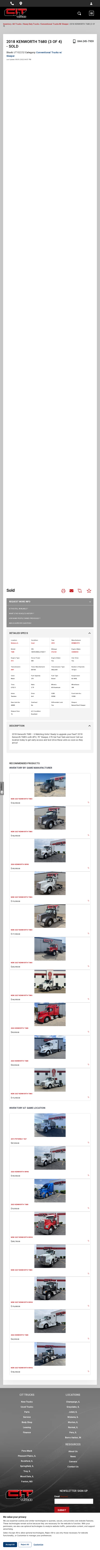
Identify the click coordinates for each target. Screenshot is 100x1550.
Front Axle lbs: (76, 693)
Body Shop (27, 1422)
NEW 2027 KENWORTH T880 (21, 799)
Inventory (7, 24)
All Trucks (17, 24)
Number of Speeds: (78, 667)
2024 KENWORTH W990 (20, 864)
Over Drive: (75, 658)
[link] (63, 591)
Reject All (25, 1544)
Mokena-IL (14, 643)
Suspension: (75, 676)
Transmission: (16, 667)
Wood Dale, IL (27, 1476)
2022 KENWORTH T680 (19, 1028)
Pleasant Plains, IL (27, 1456)
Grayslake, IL (73, 1407)
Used (33, 643)
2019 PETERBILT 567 (19, 1139)
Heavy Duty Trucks (31, 24)
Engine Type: (15, 658)
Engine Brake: (56, 658)
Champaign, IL (73, 1402)
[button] (91, 3)
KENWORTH (75, 643)
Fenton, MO (27, 1481)
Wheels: (54, 684)
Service (27, 1417)
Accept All (10, 1544)
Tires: (13, 684)
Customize (38, 1544)
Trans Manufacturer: (38, 667)
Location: (14, 640)
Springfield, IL (27, 1466)
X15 (12, 661)
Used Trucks (27, 1407)
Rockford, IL (27, 1461)
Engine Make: (76, 649)
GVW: (53, 693)
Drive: (33, 693)
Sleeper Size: (15, 711)
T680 (12, 652)
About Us (73, 1451)
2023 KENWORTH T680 (19, 1061)
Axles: (13, 693)
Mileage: (54, 649)
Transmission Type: (58, 667)
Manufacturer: (76, 640)
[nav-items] (12, 3)
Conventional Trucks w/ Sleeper (55, 24)
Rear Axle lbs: (15, 702)
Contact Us (73, 1466)
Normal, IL (73, 1427)
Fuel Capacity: (36, 676)
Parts (27, 1412)
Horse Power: (35, 658)
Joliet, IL (73, 1412)
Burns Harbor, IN (73, 1437)
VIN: (32, 649)
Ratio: (33, 684)
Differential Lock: (57, 702)
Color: (13, 676)
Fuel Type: (54, 676)
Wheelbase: (75, 684)
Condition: (34, 640)
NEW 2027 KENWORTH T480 (21, 963)
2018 (52, 643)
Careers (73, 1461)
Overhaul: (34, 702)
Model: (13, 649)
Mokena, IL (73, 1417)
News (73, 1456)
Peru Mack (27, 1451)
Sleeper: (74, 702)
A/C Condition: (36, 711)
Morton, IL (73, 1422)
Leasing (27, 1427)
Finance (27, 1432)
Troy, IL (26, 1471)
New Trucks (27, 1402)
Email (61, 1496)
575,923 (54, 652)
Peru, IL (73, 1432)
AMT (12, 670)
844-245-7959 (85, 41)
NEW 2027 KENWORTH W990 (22, 1237)
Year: (53, 640)
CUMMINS (74, 652)
